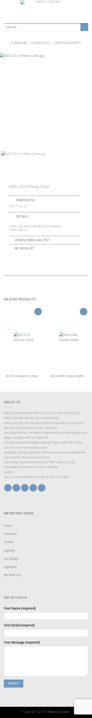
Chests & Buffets (67, 43)
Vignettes (10, 567)
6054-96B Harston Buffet (67, 376)
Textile (8, 542)
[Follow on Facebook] (8, 488)
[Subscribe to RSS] (41, 488)
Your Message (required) (22, 642)
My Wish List (12, 575)
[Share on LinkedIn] (38, 255)
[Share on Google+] (34, 255)
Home (8, 525)
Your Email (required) (19, 625)
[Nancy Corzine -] (46, 10)
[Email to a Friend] (25, 255)
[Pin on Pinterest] (29, 255)
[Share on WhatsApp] (11, 255)
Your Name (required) (20, 608)
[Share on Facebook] (15, 255)
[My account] (86, 10)
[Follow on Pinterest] (33, 488)
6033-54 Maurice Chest (22, 376)
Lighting (9, 550)
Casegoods (40, 43)
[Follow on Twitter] (25, 488)
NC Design (11, 558)
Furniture (19, 43)
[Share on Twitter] (20, 255)
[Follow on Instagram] (16, 488)
